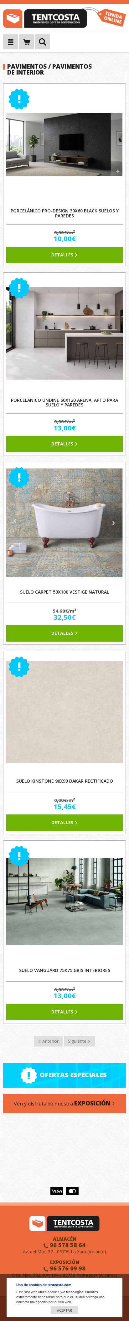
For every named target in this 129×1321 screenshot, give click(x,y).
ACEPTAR (64, 1310)
